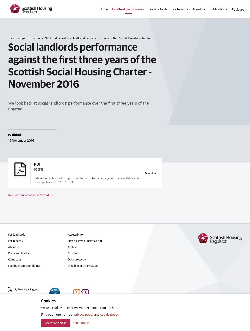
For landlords (158, 9)
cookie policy (109, 314)
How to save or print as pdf (85, 240)
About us (198, 9)
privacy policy (84, 314)
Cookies (72, 253)
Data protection (77, 259)
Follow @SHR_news (26, 289)
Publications (218, 9)
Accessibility (76, 234)
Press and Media (18, 253)
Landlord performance (128, 9)
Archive (72, 247)
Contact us (14, 259)
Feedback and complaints (24, 265)
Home (104, 9)
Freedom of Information (83, 265)
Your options (81, 322)
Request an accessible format (29, 195)
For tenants (180, 9)
